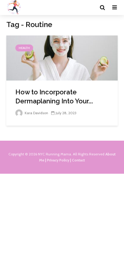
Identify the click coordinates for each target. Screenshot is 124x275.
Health (24, 48)
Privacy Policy (58, 160)
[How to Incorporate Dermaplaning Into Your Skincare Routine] (62, 57)
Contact (78, 160)
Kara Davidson (36, 113)
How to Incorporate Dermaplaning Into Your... (54, 96)
